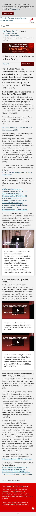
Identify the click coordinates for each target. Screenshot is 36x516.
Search (31, 22)
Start (13, 31)
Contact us (26, 64)
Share (6, 64)
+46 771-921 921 (21, 489)
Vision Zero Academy (12, 36)
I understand (7, 13)
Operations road (11, 33)
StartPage (6, 31)
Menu (3, 26)
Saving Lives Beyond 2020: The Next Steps (17, 459)
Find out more (15, 9)
